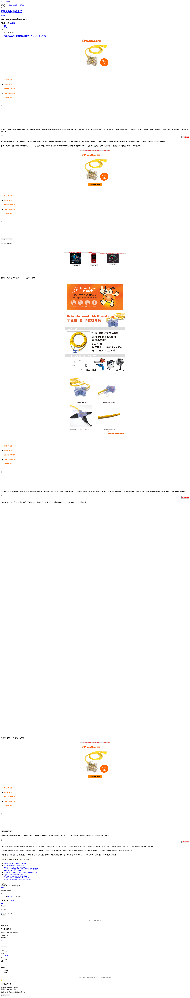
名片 (5, 29)
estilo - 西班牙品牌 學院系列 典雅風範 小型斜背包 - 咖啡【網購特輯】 (22, 869)
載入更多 (3, 905)
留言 (13, 896)
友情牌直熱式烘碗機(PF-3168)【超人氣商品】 (15, 876)
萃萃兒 (2, 887)
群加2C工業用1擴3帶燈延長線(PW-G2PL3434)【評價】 (25, 36)
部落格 (5, 27)
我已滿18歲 (3, 995)
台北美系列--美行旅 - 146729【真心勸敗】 (14, 867)
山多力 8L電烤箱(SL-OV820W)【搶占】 (14, 865)
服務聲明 (109, 977)
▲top (2, 903)
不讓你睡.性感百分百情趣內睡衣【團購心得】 (16, 863)
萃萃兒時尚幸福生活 (11, 11)
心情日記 (12, 900)
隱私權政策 (103, 977)
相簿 (5, 26)
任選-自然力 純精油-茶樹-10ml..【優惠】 (14, 874)
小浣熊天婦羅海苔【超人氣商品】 (12, 870)
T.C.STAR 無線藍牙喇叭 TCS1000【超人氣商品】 (16, 878)
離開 (9, 995)
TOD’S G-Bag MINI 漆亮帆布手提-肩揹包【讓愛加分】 (18, 879)
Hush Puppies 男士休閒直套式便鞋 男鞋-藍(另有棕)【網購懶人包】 (21, 872)
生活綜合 (12, 23)
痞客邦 (10, 896)
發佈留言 (3, 915)
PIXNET (84, 977)
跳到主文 (3, 15)
